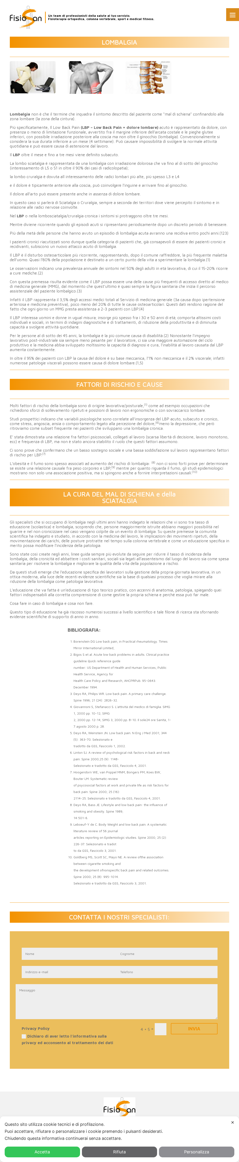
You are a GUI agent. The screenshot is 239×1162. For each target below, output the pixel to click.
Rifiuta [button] (119, 1151)
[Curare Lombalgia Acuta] (148, 94)
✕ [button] (232, 1122)
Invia (194, 1028)
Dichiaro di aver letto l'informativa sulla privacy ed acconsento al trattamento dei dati (67, 1039)
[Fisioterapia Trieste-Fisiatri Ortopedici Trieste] (26, 17)
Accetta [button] (42, 1151)
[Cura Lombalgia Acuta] (90, 94)
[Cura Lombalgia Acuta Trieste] (33, 93)
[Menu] (232, 14)
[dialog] (119, 1139)
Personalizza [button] (196, 1151)
